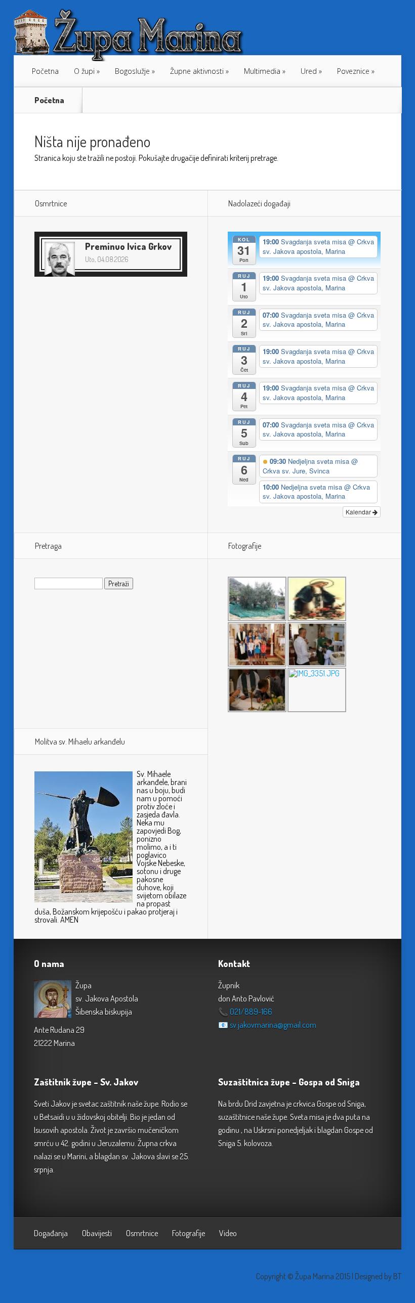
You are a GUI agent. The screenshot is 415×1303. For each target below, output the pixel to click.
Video (228, 1233)
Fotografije (188, 1233)
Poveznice (353, 71)
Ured (309, 71)
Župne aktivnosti (197, 71)
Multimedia (262, 71)
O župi (84, 71)
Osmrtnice (142, 1233)
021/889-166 (251, 1012)
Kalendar (359, 511)
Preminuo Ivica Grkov (128, 246)
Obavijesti (97, 1233)
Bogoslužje (132, 71)
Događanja (51, 1233)
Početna (45, 71)
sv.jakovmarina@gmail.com (273, 1025)
